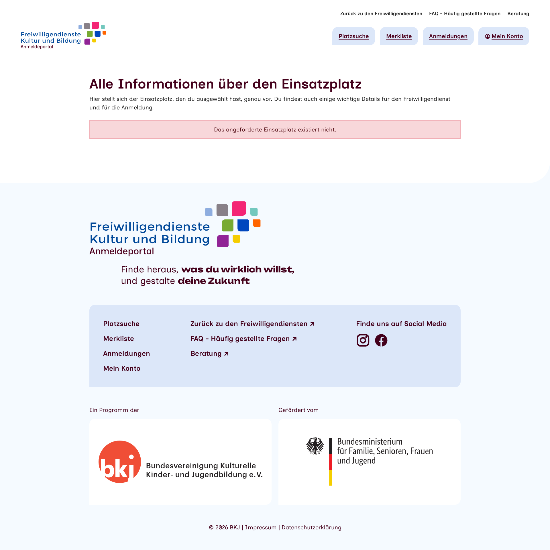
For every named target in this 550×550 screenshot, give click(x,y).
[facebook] (381, 340)
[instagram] (363, 340)
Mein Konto (121, 368)
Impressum (261, 527)
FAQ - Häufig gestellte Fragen (464, 13)
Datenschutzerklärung (311, 527)
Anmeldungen (448, 36)
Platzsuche (354, 36)
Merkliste (399, 36)
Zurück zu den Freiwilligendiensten (381, 13)
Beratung (518, 13)
